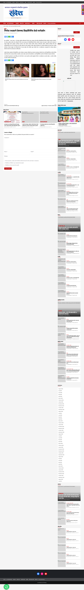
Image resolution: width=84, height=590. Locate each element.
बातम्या (5, 121)
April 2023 (60, 464)
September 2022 (61, 477)
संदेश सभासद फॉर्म (29, 2)
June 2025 (60, 415)
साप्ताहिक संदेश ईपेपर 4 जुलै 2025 (71, 555)
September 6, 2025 (75, 507)
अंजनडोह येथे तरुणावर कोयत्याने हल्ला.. (71, 285)
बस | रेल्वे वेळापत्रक (8, 2)
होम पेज (4, 2)
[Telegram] (83, 12)
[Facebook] (83, 6)
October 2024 (61, 430)
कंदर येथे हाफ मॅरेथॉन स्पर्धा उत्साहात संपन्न (71, 235)
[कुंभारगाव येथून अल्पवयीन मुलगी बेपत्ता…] (62, 151)
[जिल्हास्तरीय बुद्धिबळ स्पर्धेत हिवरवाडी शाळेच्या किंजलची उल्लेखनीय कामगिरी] (62, 243)
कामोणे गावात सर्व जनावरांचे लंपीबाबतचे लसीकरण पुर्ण (11, 105)
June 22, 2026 (66, 230)
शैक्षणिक (5, 28)
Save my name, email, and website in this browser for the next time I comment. (22, 160)
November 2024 (61, 428)
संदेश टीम (34, 2)
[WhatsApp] (83, 10)
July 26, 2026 (74, 356)
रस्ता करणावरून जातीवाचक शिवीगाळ (71, 269)
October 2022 (61, 475)
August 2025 (61, 411)
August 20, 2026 (75, 152)
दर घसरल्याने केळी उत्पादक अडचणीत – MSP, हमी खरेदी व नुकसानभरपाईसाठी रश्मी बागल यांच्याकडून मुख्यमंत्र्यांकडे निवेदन (72, 336)
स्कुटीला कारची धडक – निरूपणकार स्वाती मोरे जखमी (49, 105)
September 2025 (61, 409)
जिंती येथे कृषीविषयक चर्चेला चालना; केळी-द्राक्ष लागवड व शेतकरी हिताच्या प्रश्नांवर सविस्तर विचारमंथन (72, 193)
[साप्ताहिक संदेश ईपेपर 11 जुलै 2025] (62, 547)
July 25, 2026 (74, 364)
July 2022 (60, 481)
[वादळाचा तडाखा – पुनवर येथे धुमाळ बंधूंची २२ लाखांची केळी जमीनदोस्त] (69, 309)
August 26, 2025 (75, 514)
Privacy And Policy (39, 2)
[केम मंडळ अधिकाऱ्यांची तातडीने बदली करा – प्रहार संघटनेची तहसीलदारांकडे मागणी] (62, 185)
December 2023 (61, 449)
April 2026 (60, 396)
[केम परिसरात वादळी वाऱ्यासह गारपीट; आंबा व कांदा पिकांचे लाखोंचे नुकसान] (62, 321)
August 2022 (61, 479)
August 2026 (61, 388)
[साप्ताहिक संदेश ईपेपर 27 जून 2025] (62, 563)
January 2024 (61, 447)
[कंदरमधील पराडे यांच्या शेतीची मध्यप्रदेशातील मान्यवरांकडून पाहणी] (62, 328)
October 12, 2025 (75, 532)
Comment (6, 137)
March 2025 (61, 420)
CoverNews (40, 582)
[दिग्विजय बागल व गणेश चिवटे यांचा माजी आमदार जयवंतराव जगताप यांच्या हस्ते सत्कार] (62, 201)
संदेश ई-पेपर (17, 2)
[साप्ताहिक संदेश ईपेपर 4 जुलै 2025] (62, 555)
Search (59, 28)
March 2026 (61, 398)
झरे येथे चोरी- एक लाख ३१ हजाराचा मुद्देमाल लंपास (72, 277)
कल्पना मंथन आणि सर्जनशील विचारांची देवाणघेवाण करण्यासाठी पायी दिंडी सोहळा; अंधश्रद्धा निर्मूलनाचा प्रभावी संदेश (69, 496)
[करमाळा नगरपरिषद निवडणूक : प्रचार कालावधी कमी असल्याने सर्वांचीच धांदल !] (69, 114)
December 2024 (61, 426)
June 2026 (60, 392)
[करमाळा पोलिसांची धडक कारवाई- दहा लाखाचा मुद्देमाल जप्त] (62, 293)
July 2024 (60, 435)
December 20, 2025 (75, 253)
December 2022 (61, 471)
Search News (76, 47)
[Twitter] (83, 8)
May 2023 (60, 462)
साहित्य (25, 2)
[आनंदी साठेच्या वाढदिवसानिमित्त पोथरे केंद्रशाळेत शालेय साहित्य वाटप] (62, 378)
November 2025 (61, 405)
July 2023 (60, 458)
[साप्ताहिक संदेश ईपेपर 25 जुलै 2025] (62, 531)
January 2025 (61, 424)
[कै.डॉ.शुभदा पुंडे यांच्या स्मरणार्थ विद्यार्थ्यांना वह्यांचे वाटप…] (48, 117)
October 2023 (61, 452)
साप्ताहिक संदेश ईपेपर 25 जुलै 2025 (71, 531)
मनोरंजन (59, 493)
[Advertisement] (30, 91)
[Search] (80, 23)
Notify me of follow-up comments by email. (14, 162)
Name (5, 151)
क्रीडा (59, 225)
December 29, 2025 (75, 245)
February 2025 (61, 422)
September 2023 (61, 454)
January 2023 (61, 469)
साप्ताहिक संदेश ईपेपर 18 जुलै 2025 (71, 539)
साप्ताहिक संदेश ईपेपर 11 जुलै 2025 (71, 547)
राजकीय (68, 191)
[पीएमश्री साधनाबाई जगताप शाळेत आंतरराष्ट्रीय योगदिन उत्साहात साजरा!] (69, 224)
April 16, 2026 (74, 330)
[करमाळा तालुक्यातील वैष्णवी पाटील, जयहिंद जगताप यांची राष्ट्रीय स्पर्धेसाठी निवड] (62, 251)
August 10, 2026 (75, 179)
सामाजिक (10, 121)
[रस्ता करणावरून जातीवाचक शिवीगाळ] (62, 159)
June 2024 (60, 437)
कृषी (59, 310)
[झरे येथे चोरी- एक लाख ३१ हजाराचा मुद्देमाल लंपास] (62, 167)
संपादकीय (13, 2)
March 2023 (61, 466)
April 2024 (60, 441)
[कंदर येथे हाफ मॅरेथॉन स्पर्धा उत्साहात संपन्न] (62, 235)
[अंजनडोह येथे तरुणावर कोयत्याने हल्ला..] (62, 285)
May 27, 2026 (66, 315)
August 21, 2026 (67, 145)
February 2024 (61, 445)
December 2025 (61, 403)
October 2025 (61, 407)
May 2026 (60, 394)
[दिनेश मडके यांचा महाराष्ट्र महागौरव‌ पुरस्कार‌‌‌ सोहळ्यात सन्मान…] (62, 521)
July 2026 (60, 390)
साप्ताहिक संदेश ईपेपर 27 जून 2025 (71, 563)
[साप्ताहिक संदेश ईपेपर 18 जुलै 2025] (62, 539)
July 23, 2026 (74, 372)
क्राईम (67, 268)
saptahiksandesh (61, 145)
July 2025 (60, 413)
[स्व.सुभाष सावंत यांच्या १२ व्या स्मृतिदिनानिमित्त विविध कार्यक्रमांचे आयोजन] (62, 177)
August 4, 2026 (75, 348)
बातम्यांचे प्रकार (22, 2)
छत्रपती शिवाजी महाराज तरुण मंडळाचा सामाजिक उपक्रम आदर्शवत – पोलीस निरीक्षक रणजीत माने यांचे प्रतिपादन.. (73, 505)
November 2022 (61, 473)
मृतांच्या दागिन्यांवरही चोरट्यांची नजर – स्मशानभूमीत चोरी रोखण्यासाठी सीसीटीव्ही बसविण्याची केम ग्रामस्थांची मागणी (69, 142)
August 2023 (61, 456)
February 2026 (61, 400)
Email (32, 151)
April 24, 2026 (74, 322)
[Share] (83, 14)
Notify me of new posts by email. (12, 165)
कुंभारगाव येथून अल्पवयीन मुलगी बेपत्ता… (71, 151)
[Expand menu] (13, 23)
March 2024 (61, 443)
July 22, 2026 (66, 499)
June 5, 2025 (74, 522)
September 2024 (61, 432)
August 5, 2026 (75, 195)
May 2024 (60, 439)
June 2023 (60, 460)
